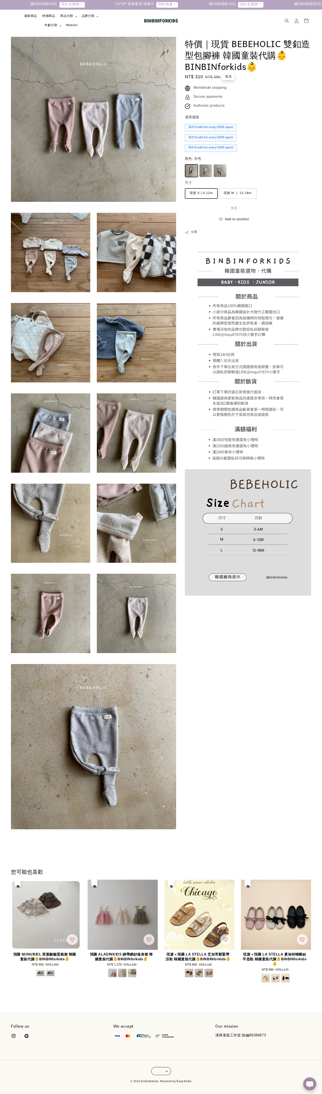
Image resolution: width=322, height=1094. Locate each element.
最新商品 (30, 16)
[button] (287, 21)
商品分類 (66, 16)
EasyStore (184, 1081)
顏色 (193, 159)
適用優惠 (192, 118)
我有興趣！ (125, 5)
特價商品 (48, 16)
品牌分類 (88, 16)
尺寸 (188, 183)
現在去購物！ (30, 5)
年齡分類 (50, 25)
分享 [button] (194, 232)
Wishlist (72, 25)
